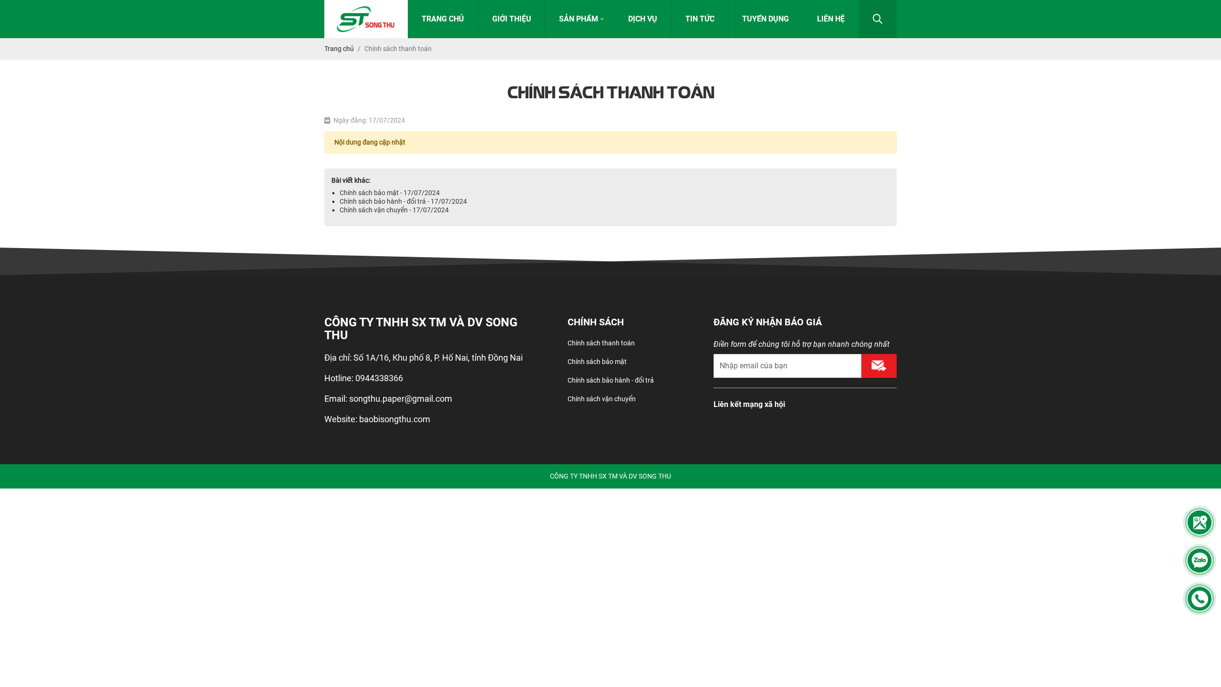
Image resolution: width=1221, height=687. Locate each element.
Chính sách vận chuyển (602, 399)
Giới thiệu (511, 18)
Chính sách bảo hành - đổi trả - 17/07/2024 (403, 201)
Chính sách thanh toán (601, 343)
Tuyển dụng (765, 18)
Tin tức (699, 18)
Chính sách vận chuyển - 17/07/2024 (394, 210)
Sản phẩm (578, 18)
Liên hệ (831, 18)
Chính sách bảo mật (597, 361)
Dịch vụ (642, 18)
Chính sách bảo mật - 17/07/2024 (390, 193)
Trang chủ (443, 18)
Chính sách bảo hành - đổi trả (611, 380)
